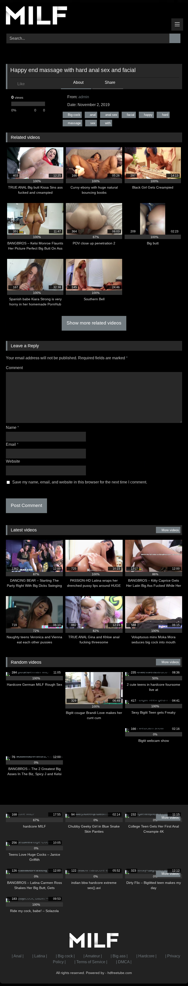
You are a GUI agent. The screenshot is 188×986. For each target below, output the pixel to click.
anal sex (111, 115)
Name (12, 427)
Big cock (74, 115)
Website (13, 461)
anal (93, 115)
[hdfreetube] (94, 16)
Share (109, 82)
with (108, 123)
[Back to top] (173, 971)
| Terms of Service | (90, 962)
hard (165, 115)
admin (83, 97)
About (77, 82)
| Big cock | (65, 956)
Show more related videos (94, 322)
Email (12, 444)
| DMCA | (123, 962)
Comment (14, 368)
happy (148, 115)
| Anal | (18, 956)
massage (74, 123)
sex (92, 123)
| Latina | (39, 956)
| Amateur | (92, 956)
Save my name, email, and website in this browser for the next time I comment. (79, 482)
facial (130, 115)
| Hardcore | (146, 956)
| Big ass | (119, 956)
